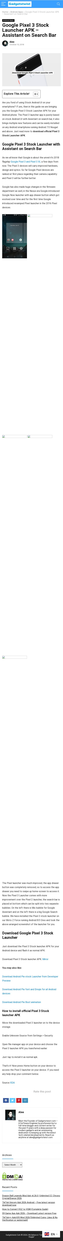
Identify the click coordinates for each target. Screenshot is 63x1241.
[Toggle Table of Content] (34, 94)
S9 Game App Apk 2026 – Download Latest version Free (29, 1213)
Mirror (45, 959)
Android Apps (16, 12)
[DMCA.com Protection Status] (12, 1174)
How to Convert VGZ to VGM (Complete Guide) (25, 1209)
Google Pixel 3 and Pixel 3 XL (26, 161)
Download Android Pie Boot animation (21, 1002)
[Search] (58, 4)
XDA (12, 1082)
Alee (12, 41)
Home (5, 12)
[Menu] (3, 4)
